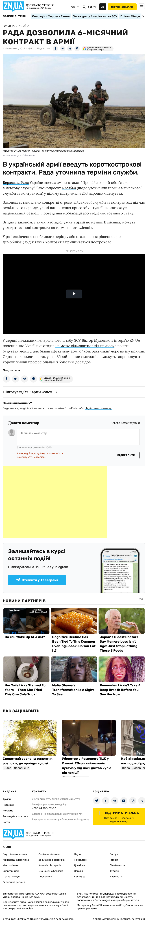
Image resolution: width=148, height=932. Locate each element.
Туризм (114, 871)
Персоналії (45, 876)
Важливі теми (14, 16)
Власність (116, 876)
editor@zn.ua (81, 819)
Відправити (126, 455)
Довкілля (79, 865)
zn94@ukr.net (74, 813)
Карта (6, 822)
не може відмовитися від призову (84, 345)
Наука (78, 854)
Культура (79, 876)
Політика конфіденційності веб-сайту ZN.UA (119, 919)
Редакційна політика (15, 816)
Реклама (8, 810)
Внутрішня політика (15, 854)
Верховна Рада (16, 182)
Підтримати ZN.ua (122, 6)
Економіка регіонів (14, 882)
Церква (78, 871)
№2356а (69, 188)
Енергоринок (11, 871)
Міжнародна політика (16, 859)
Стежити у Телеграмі (40, 580)
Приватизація (11, 876)
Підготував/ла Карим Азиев (27, 392)
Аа (102, 6)
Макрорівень (10, 865)
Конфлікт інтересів (49, 865)
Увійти (92, 6)
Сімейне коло (118, 865)
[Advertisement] (55, 502)
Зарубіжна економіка (51, 859)
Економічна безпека (50, 871)
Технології (80, 859)
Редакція (8, 804)
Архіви (7, 799)
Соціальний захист (50, 854)
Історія (114, 859)
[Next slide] (142, 16)
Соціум (114, 854)
